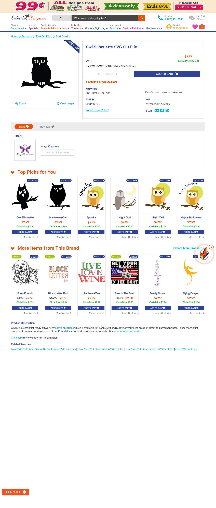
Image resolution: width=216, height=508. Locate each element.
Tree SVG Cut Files (136, 349)
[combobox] (105, 18)
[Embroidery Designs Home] (28, 17)
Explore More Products (188, 248)
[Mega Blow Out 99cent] (108, 6)
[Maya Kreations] (25, 150)
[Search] (141, 18)
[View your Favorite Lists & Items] (195, 27)
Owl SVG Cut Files (186, 349)
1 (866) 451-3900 (174, 19)
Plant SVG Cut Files (89, 349)
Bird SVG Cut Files (113, 349)
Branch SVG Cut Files (161, 349)
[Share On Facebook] (162, 110)
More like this (30, 237)
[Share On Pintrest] (167, 110)
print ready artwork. (128, 330)
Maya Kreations (64, 327)
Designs (27, 36)
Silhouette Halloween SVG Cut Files (55, 349)
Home (14, 36)
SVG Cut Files (44, 36)
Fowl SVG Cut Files (22, 349)
